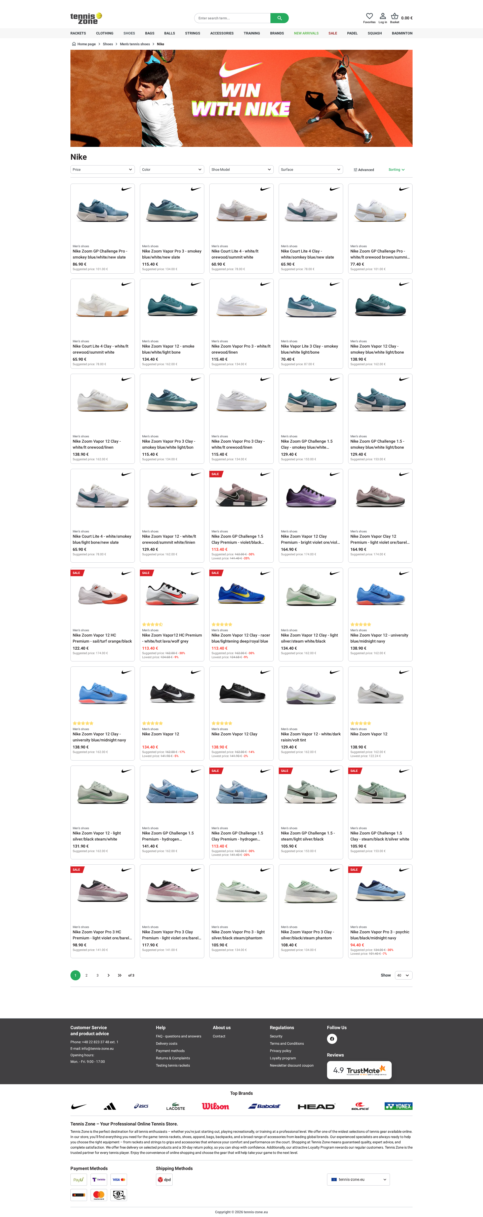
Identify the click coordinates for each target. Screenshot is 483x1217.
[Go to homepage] (86, 18)
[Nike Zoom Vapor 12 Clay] (241, 694)
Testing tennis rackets (173, 1065)
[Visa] (118, 1179)
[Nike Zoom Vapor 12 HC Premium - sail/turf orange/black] (103, 595)
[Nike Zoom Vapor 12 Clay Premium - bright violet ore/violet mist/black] (311, 496)
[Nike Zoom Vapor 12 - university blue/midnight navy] (380, 595)
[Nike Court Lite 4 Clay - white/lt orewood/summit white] (103, 306)
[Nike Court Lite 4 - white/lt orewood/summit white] (241, 211)
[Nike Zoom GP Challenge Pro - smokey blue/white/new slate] (103, 211)
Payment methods (170, 1051)
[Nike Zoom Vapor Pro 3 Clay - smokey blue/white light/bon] (172, 401)
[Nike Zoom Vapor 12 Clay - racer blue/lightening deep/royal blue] (241, 595)
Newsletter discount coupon (292, 1065)
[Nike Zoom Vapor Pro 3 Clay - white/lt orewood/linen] (241, 401)
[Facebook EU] (332, 1039)
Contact (219, 1036)
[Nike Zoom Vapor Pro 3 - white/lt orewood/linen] (241, 306)
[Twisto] (99, 1179)
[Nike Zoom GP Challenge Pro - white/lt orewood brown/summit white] (380, 211)
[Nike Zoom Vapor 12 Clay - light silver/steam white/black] (311, 595)
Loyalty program (283, 1058)
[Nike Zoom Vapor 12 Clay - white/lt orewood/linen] (103, 401)
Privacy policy (280, 1051)
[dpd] (164, 1179)
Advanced (366, 170)
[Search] (279, 18)
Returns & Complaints (173, 1058)
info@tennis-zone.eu (98, 1048)
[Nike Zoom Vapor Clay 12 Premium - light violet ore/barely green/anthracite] (380, 496)
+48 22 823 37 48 (98, 4)
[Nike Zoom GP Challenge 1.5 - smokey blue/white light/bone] (380, 401)
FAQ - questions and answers (178, 1036)
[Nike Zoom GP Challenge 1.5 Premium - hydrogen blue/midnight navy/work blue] (172, 793)
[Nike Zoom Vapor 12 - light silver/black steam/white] (103, 793)
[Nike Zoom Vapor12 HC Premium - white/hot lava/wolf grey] (172, 595)
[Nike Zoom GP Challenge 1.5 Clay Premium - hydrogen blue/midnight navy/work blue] (241, 793)
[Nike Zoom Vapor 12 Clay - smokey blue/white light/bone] (380, 306)
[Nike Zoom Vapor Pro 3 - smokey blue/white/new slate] (172, 211)
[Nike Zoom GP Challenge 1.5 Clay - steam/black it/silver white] (380, 793)
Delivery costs (166, 1043)
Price (76, 169)
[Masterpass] (78, 1195)
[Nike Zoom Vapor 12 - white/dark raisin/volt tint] (311, 694)
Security (276, 1036)
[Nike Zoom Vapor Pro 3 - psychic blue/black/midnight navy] (380, 892)
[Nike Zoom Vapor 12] (172, 694)
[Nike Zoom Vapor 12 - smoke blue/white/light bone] (172, 306)
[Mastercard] (99, 1195)
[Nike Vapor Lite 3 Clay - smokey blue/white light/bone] (311, 306)
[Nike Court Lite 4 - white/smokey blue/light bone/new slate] (103, 496)
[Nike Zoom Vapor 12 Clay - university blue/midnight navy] (103, 694)
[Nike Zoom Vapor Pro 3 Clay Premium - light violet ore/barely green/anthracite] (172, 892)
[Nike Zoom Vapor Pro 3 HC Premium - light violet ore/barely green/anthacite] (103, 892)
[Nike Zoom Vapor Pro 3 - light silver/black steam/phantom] (241, 892)
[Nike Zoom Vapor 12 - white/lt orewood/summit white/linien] (172, 496)
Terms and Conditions (287, 1043)
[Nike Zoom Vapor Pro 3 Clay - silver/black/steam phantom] (311, 892)
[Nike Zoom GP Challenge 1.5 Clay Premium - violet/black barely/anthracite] (241, 496)
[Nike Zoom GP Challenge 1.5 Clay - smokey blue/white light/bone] (311, 401)
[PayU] (78, 1179)
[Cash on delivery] (118, 1195)
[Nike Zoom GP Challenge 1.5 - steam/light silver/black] (311, 793)
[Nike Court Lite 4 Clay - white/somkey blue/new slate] (311, 211)
